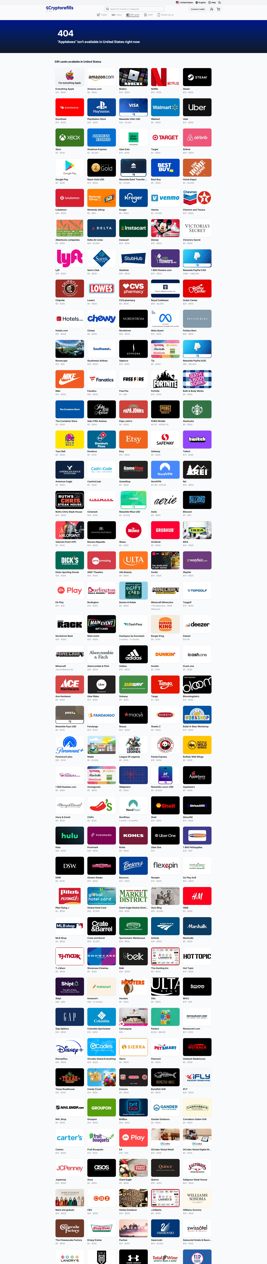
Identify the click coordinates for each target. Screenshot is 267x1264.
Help (214, 2)
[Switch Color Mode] (220, 2)
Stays (119, 15)
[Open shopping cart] (219, 9)
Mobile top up (167, 15)
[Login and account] (212, 9)
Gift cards (134, 15)
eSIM (150, 15)
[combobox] (134, 8)
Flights (104, 15)
